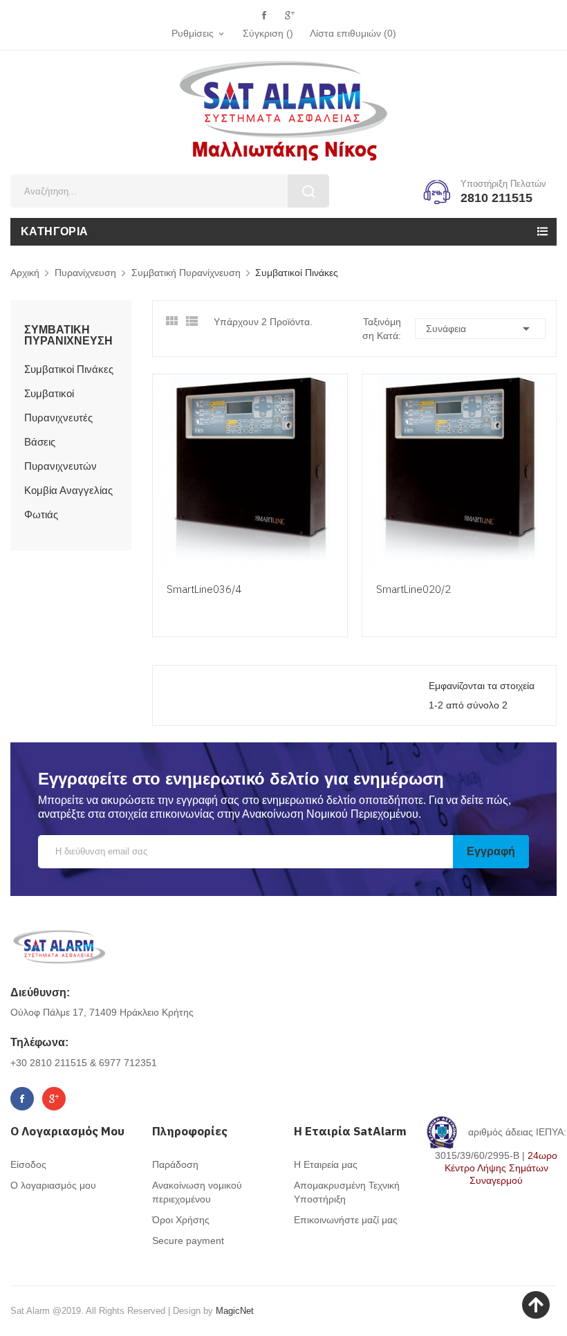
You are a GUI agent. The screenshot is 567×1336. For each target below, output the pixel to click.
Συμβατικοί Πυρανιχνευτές (58, 405)
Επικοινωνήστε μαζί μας (346, 1219)
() (353, 33)
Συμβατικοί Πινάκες (68, 369)
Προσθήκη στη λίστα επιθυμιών (334, 516)
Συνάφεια (480, 328)
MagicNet (235, 1311)
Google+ (289, 15)
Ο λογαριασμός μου (53, 1185)
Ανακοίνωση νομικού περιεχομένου (197, 1192)
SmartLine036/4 (204, 589)
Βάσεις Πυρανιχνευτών (60, 454)
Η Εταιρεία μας (325, 1164)
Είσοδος (28, 1164)
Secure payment (188, 1240)
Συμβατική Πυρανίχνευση (68, 335)
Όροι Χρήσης (181, 1219)
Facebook (263, 15)
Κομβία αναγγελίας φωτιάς (68, 502)
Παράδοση (175, 1164)
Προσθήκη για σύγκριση (334, 542)
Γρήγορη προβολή (334, 489)
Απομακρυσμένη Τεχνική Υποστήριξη (347, 1192)
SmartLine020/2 (413, 589)
